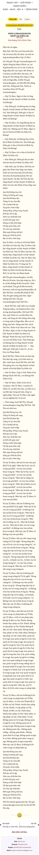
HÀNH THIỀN (19, 6)
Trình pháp (31, 9)
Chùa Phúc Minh (22, 844)
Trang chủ (12, 2)
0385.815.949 (21, 841)
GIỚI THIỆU (25, 2)
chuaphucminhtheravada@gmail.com (21, 850)
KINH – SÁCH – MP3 (12, 9)
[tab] (13, 19)
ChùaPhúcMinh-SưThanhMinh (22, 847)
